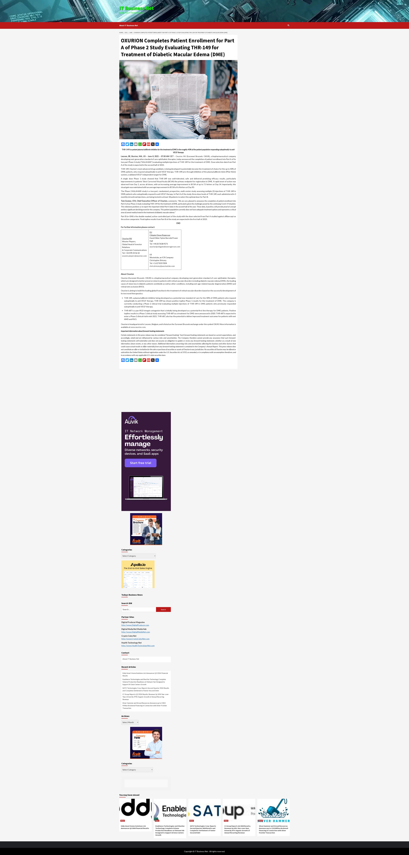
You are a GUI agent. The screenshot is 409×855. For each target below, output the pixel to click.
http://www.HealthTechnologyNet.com (138, 645)
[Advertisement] (233, 10)
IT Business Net (136, 8)
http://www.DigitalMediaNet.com (135, 632)
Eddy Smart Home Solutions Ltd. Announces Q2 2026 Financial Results (145, 674)
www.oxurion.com (137, 327)
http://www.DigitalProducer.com (135, 625)
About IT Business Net (128, 25)
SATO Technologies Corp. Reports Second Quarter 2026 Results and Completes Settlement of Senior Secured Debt (145, 689)
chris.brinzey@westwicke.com (162, 266)
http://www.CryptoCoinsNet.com (135, 639)
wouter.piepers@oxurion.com (134, 256)
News (122, 821)
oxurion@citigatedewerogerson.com (165, 246)
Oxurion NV (181, 156)
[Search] (288, 25)
